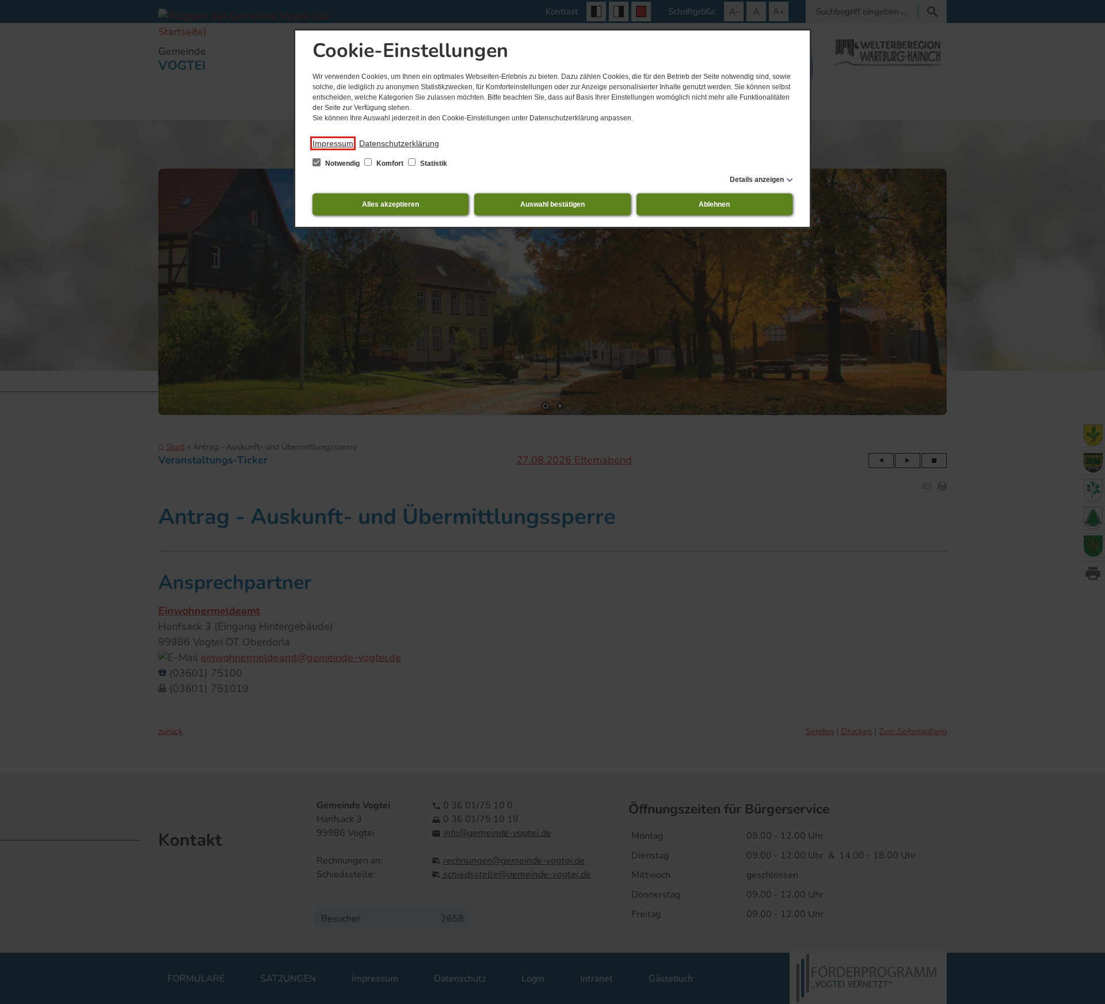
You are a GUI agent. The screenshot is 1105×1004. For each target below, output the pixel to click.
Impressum (333, 143)
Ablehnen (714, 204)
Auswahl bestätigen (552, 204)
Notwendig (342, 163)
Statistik (432, 163)
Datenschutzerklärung (399, 143)
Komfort (390, 163)
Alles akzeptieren (390, 204)
